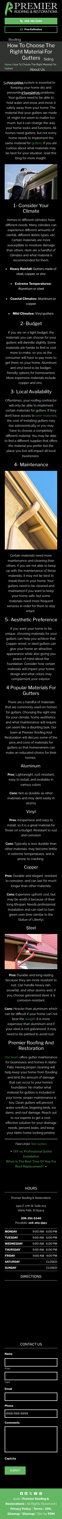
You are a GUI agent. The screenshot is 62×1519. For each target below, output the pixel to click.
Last (7, 1382)
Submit (15, 1470)
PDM (51, 1514)
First (7, 1368)
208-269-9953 (37, 1222)
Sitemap (28, 1514)
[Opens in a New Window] (21, 1493)
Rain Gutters (39, 1144)
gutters (37, 143)
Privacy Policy (20, 1509)
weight (30, 1019)
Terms (38, 1509)
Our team (12, 1057)
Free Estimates (33, 29)
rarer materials (45, 415)
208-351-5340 (33, 20)
